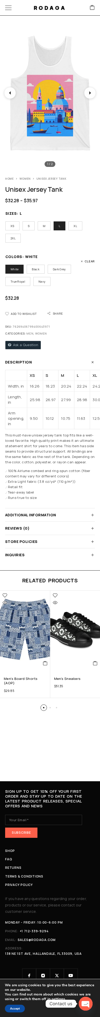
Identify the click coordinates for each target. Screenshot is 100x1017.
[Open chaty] (86, 1004)
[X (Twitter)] (57, 975)
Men (29, 333)
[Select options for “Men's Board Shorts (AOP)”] (45, 663)
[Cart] (92, 8)
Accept (15, 1009)
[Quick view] (5, 602)
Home (9, 178)
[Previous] (10, 93)
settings (58, 999)
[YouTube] (71, 975)
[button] (43, 707)
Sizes (11, 213)
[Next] (90, 93)
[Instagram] (43, 975)
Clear (90, 261)
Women (25, 178)
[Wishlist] (5, 595)
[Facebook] (29, 975)
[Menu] (8, 7)
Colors (13, 256)
